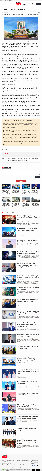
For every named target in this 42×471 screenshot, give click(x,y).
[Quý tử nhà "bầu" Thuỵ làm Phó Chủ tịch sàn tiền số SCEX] (9, 396)
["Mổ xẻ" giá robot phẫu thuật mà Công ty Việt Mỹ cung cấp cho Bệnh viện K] (6, 199)
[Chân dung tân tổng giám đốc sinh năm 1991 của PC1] (9, 243)
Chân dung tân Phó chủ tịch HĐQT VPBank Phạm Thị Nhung (28, 288)
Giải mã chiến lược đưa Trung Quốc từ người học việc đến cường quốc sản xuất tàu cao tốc (6, 192)
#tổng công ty (14, 158)
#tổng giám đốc (20, 158)
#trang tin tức (26, 160)
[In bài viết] (34, 12)
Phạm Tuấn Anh (12, 126)
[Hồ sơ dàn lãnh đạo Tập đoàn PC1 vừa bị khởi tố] (9, 432)
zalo (34, 465)
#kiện (33, 158)
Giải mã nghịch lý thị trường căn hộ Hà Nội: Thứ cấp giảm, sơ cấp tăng (35, 205)
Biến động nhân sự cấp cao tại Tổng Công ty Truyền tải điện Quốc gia (28, 405)
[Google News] (37, 12)
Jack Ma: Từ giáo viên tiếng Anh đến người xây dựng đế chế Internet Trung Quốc (35, 192)
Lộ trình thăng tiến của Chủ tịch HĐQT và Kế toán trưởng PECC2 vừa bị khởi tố (27, 417)
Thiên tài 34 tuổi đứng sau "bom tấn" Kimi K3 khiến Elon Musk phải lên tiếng (28, 252)
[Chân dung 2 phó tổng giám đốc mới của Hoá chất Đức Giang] (9, 350)
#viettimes (9, 160)
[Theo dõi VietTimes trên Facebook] (32, 465)
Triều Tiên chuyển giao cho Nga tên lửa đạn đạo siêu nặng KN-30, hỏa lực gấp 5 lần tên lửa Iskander (25, 205)
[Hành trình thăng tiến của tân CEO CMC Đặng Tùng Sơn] (9, 385)
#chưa (30, 158)
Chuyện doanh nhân (8, 213)
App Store (33, 470)
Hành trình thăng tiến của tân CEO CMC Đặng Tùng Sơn (27, 382)
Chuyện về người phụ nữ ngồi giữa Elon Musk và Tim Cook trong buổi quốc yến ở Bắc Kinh (27, 441)
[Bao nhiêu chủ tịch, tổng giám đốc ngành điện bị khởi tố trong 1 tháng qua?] (9, 361)
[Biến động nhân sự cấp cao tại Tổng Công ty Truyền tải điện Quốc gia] (9, 408)
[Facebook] (32, 12)
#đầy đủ (36, 158)
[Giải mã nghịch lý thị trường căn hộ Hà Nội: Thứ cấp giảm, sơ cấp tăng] (35, 199)
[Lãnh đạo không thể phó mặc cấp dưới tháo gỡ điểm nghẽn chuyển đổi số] (16, 186)
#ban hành (25, 158)
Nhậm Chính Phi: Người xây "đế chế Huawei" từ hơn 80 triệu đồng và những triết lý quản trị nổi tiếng (27, 265)
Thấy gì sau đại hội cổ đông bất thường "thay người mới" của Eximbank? (27, 229)
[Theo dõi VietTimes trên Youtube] (35, 465)
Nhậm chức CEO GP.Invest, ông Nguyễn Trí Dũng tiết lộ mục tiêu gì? (28, 335)
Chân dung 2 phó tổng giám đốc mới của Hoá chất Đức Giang (27, 347)
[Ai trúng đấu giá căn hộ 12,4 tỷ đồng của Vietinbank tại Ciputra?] (16, 199)
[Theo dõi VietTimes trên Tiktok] (37, 465)
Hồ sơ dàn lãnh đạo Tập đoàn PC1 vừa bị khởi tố (27, 429)
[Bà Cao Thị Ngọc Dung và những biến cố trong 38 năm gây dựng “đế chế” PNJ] (9, 303)
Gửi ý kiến (37, 176)
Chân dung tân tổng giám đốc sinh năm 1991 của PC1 (27, 241)
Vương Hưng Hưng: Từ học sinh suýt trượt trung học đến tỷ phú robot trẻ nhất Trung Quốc (28, 312)
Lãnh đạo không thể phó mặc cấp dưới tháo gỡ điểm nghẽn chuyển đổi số (16, 192)
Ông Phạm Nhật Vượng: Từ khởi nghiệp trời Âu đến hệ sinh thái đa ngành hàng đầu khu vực (28, 217)
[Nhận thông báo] (32, 4)
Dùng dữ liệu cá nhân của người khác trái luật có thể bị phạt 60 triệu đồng (26, 192)
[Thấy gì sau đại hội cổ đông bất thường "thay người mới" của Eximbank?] (9, 232)
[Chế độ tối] (34, 4)
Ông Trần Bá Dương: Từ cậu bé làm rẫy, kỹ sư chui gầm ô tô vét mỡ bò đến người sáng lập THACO (28, 277)
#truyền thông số (20, 160)
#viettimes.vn (14, 160)
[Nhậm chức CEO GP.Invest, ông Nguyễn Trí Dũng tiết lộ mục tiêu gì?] (9, 338)
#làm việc (9, 158)
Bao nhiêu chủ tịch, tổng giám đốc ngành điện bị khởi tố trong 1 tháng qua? (27, 359)
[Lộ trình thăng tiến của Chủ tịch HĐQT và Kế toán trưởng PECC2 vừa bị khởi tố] (9, 420)
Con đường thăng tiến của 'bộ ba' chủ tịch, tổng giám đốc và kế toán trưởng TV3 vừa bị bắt (28, 371)
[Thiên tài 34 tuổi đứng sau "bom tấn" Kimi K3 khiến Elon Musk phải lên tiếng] (9, 255)
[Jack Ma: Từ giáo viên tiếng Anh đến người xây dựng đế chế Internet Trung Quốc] (35, 186)
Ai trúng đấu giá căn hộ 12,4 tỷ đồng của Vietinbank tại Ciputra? (16, 205)
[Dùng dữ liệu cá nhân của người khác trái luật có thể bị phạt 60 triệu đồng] (26, 186)
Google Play (38, 470)
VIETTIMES (21, 4)
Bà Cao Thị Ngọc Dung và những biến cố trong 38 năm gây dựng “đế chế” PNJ (27, 300)
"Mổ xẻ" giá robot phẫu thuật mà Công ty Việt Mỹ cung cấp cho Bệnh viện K (6, 205)
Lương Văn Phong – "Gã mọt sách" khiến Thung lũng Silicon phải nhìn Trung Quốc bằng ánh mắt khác (27, 324)
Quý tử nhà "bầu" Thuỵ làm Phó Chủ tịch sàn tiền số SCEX (27, 394)
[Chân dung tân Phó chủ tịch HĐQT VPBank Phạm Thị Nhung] (9, 291)
